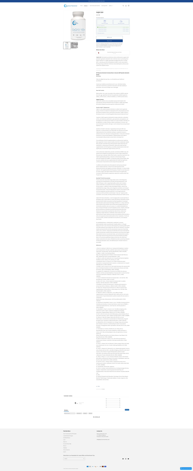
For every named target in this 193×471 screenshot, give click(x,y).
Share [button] (99, 386)
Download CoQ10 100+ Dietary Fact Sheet (114, 52)
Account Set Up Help (67, 443)
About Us (65, 441)
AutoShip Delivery (66, 437)
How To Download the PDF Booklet (69, 433)
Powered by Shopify (75, 468)
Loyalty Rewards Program (68, 435)
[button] (86, 5)
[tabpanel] (96, 420)
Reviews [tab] (66, 410)
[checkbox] (90, 413)
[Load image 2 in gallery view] (74, 45)
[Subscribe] (83, 458)
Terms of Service (66, 449)
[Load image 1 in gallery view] (66, 45)
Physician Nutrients (69, 468)
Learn (64, 439)
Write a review (127, 409)
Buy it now (109, 40)
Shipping (65, 447)
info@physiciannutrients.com (103, 439)
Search (64, 451)
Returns (64, 445)
